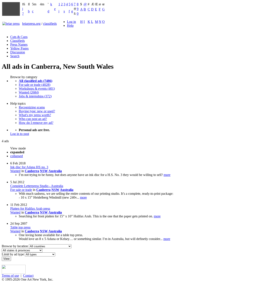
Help (70, 25)
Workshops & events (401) (37, 88)
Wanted (15, 171)
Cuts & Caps (19, 37)
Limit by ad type (13, 254)
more (167, 175)
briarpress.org (31, 23)
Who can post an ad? (33, 119)
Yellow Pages (19, 48)
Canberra (32, 171)
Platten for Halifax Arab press (30, 208)
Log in (71, 21)
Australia (55, 171)
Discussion (17, 52)
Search (14, 56)
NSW (44, 171)
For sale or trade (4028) (34, 84)
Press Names (19, 44)
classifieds (50, 23)
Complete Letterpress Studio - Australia (36, 186)
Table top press (20, 227)
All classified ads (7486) (35, 81)
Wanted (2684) (29, 92)
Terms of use (10, 275)
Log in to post (19, 134)
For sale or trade (21, 190)
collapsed (16, 156)
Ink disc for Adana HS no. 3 (29, 167)
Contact (28, 275)
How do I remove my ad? (36, 122)
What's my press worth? (35, 115)
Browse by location (15, 246)
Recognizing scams (32, 107)
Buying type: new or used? (37, 111)
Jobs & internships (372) (35, 96)
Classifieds (17, 40)
